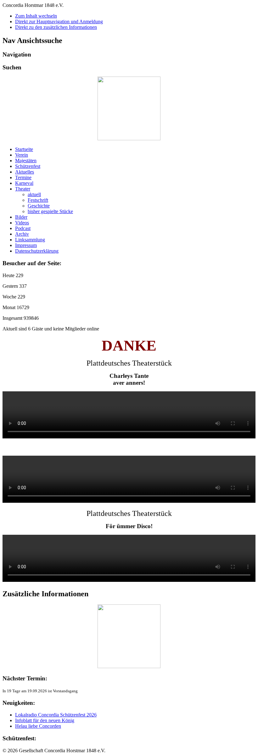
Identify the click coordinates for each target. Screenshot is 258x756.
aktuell (34, 194)
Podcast (23, 228)
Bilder (21, 217)
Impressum (26, 245)
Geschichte (39, 205)
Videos (22, 222)
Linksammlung (30, 239)
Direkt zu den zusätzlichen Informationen (56, 27)
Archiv (22, 234)
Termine (23, 177)
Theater (22, 188)
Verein (21, 155)
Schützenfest (27, 166)
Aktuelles (24, 171)
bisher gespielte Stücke (50, 211)
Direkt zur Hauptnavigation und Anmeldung (59, 21)
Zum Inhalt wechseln (36, 16)
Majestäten (25, 160)
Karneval (24, 183)
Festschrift (38, 200)
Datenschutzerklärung (37, 251)
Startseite (24, 149)
